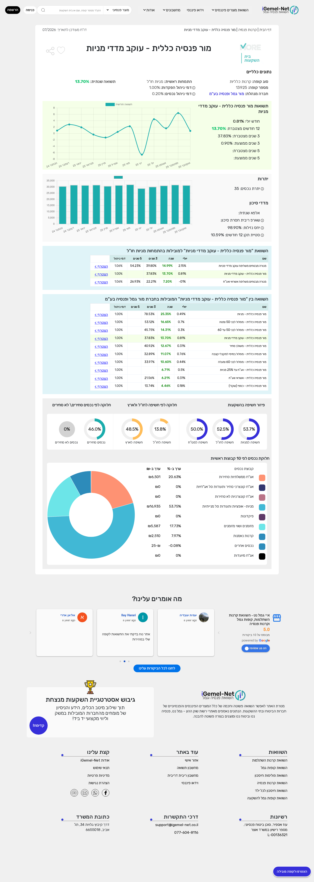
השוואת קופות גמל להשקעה (267, 798)
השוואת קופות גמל (274, 768)
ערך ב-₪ (153, 469)
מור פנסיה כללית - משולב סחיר (248, 346)
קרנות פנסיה (247, 30)
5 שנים (137, 258)
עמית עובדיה (188, 615)
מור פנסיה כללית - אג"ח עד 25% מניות (243, 370)
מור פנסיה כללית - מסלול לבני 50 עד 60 (242, 330)
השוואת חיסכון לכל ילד (271, 790)
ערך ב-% (174, 469)
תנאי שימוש (101, 768)
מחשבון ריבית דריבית (182, 775)
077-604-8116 (186, 832)
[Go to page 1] (124, 661)
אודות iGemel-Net (95, 760)
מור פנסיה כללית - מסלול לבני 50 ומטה (242, 322)
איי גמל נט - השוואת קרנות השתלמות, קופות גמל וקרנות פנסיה (249, 619)
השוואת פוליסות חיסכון (271, 775)
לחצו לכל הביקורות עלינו (157, 668)
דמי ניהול (120, 258)
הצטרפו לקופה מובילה (292, 871)
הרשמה (12, 10)
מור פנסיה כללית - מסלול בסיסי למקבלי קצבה (239, 354)
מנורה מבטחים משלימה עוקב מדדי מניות (242, 266)
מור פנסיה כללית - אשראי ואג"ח (247, 378)
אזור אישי (191, 760)
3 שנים (153, 258)
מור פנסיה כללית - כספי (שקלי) (247, 386)
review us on (258, 648)
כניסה (30, 10)
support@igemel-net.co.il (176, 825)
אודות (150, 10)
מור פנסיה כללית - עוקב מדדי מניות (245, 274)
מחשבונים (173, 10)
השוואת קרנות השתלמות (269, 760)
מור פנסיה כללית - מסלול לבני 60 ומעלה (242, 362)
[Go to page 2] (120, 661)
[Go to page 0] (128, 661)
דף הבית (264, 30)
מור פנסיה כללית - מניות (251, 314)
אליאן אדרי (67, 615)
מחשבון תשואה (187, 768)
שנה (171, 258)
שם (264, 258)
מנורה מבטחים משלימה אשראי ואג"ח (244, 281)
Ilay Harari (128, 615)
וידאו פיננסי (195, 10)
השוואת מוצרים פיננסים (231, 10)
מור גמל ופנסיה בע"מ (226, 93)
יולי (185, 258)
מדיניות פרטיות (98, 775)
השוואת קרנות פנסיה (272, 783)
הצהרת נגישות (98, 783)
